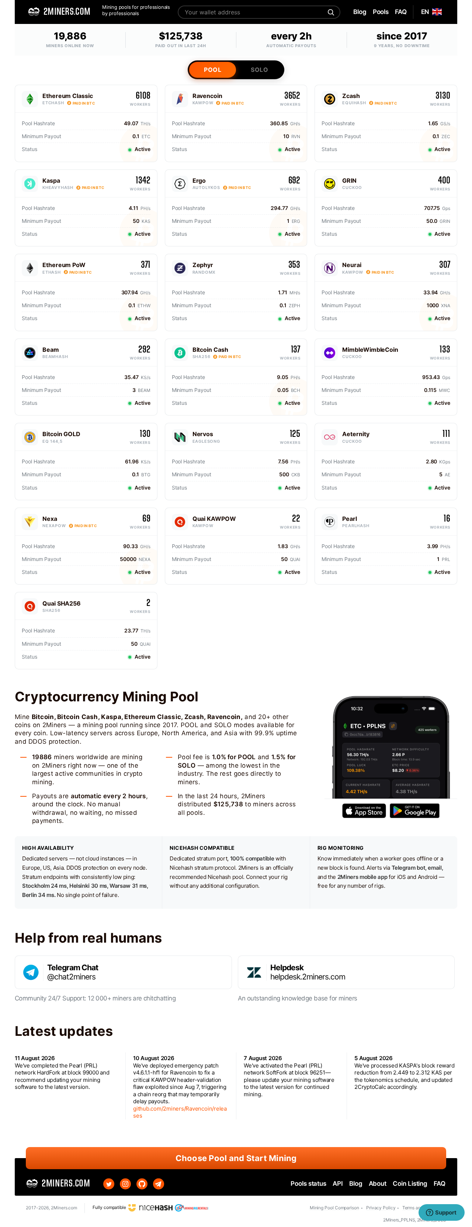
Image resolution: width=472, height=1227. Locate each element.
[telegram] (158, 1183)
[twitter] (108, 1183)
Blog (355, 1183)
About (378, 1183)
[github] (142, 1183)
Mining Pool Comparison (334, 1207)
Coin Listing (410, 1183)
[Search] (330, 12)
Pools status (308, 1183)
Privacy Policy (381, 1207)
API (338, 1183)
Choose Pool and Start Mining (236, 1158)
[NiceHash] (150, 1207)
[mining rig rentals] (191, 1207)
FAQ (439, 1183)
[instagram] (125, 1183)
